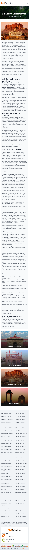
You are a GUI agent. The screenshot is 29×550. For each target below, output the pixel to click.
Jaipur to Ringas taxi (19, 469)
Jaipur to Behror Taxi (20, 449)
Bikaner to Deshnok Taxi (14, 346)
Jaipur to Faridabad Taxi (20, 446)
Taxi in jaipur (21, 548)
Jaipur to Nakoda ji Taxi (20, 436)
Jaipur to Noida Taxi (19, 443)
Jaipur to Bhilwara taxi (20, 479)
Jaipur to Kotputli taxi (20, 473)
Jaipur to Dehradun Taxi (6, 443)
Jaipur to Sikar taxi (19, 508)
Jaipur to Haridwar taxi (6, 463)
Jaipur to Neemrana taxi (6, 486)
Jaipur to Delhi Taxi (5, 516)
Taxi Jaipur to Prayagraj (20, 516)
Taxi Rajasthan (10, 73)
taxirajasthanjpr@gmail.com (12, 540)
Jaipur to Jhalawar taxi (20, 483)
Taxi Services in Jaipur (6, 413)
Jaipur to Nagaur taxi (20, 455)
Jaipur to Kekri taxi (19, 460)
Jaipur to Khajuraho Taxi (6, 440)
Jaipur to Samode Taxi (20, 427)
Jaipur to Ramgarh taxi (6, 460)
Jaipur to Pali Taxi (19, 457)
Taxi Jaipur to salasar (20, 416)
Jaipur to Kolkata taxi (20, 498)
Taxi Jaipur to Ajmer (19, 413)
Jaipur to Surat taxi (5, 489)
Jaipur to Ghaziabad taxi (6, 449)
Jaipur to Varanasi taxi (20, 430)
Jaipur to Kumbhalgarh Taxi (7, 452)
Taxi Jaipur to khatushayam (7, 419)
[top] (26, 546)
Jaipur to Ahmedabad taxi (21, 492)
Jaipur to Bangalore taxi (20, 495)
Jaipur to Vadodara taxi (6, 492)
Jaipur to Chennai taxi (6, 500)
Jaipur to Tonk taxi (5, 473)
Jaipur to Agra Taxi (19, 513)
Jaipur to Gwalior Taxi (20, 452)
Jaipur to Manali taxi (5, 513)
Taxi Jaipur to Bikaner (20, 419)
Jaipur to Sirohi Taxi (5, 455)
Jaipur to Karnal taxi (19, 476)
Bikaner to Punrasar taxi (14, 365)
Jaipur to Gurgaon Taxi (6, 446)
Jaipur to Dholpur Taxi (20, 440)
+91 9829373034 (10, 536)
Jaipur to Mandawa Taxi (6, 457)
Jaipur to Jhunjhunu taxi (6, 476)
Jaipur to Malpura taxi (20, 466)
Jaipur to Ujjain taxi (19, 510)
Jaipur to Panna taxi (5, 510)
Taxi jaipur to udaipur (20, 422)
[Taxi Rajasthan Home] (14, 530)
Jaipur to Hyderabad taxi (6, 495)
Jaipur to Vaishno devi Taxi (7, 433)
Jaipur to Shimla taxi (19, 503)
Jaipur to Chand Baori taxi (21, 463)
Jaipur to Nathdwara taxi (6, 466)
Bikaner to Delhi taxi (14, 403)
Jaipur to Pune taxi (19, 489)
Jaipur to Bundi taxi (5, 483)
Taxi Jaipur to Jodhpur (6, 416)
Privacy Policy (5, 533)
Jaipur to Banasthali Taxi (6, 427)
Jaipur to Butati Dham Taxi (7, 425)
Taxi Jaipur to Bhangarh (6, 422)
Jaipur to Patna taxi (5, 498)
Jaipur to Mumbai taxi (20, 486)
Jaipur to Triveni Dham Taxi (21, 433)
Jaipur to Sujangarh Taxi (6, 430)
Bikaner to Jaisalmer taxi (14, 384)
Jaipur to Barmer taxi (20, 500)
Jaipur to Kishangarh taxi (6, 508)
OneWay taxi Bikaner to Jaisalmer (16, 128)
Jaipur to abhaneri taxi (20, 425)
